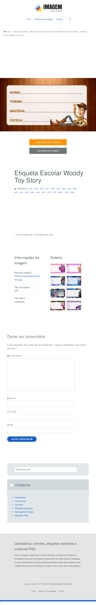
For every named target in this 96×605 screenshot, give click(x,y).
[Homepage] (48, 8)
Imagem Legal (30, 584)
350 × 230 (33, 188)
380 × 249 (66, 188)
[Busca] (67, 17)
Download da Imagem (48, 151)
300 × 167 (44, 188)
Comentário (16, 355)
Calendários (20, 497)
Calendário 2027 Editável (48, 142)
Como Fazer (20, 501)
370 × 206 (57, 192)
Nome (13, 398)
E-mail (14, 411)
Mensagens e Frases (24, 511)
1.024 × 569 (69, 192)
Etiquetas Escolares (24, 508)
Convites (19, 504)
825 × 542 (24, 192)
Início (29, 19)
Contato (59, 19)
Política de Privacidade (44, 19)
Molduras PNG (21, 515)
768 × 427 (55, 188)
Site (11, 424)
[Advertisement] (46, 55)
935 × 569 (35, 192)
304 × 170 (46, 192)
